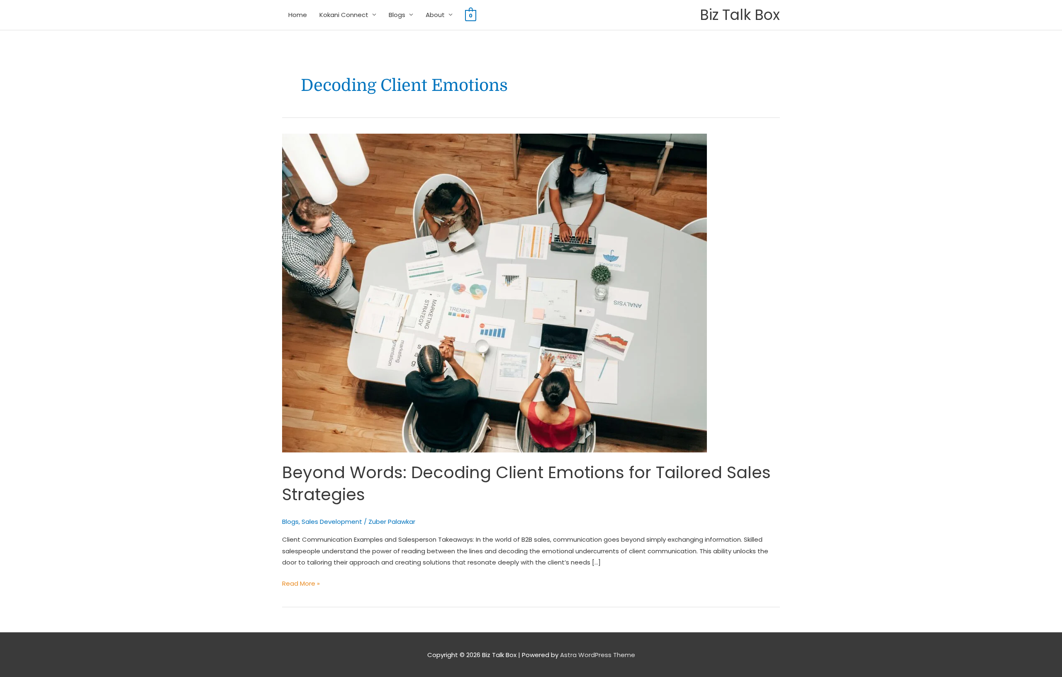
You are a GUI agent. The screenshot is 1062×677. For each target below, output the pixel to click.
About (435, 14)
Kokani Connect (343, 14)
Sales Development (332, 521)
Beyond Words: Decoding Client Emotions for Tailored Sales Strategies (526, 483)
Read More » (301, 583)
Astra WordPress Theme (597, 654)
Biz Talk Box (740, 15)
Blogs (397, 14)
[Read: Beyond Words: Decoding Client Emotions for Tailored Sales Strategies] (494, 292)
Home (297, 14)
